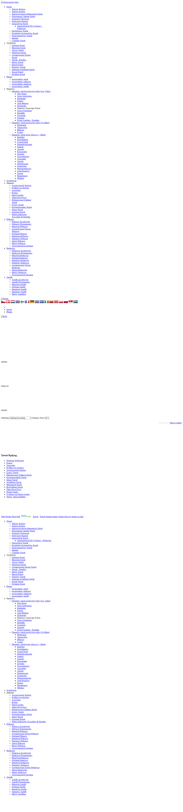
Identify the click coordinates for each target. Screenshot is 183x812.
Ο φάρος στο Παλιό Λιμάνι (18, 494)
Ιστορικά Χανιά (18, 212)
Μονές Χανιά (17, 62)
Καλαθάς (21, 113)
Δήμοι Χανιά (17, 210)
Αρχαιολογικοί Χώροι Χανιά (24, 567)
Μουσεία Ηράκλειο (20, 255)
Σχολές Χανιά (18, 205)
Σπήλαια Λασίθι (18, 287)
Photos (9, 77)
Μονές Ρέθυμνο (18, 243)
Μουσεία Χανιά (18, 48)
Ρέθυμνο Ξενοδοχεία (21, 222)
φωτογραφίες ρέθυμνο (21, 82)
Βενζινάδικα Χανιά (14, 487)
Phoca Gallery (176, 423)
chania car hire (77, 516)
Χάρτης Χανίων (18, 9)
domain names (52, 516)
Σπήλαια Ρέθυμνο (19, 234)
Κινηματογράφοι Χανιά (22, 207)
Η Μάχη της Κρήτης (20, 188)
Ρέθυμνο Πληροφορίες (21, 224)
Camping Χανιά (18, 40)
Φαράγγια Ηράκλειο (20, 260)
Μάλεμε (20, 130)
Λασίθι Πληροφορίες (21, 282)
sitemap (15, 38)
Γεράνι (20, 132)
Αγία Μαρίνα (22, 103)
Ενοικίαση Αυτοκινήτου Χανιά (25, 33)
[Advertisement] (14, 437)
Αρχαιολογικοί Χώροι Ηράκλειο (26, 767)
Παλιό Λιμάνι (17, 195)
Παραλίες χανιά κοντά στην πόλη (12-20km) (30, 123)
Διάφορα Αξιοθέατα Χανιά (23, 69)
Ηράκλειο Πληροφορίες (22, 253)
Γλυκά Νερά (22, 142)
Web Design (6, 516)
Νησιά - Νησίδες (19, 60)
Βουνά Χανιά (17, 65)
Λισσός (20, 161)
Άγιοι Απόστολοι (24, 96)
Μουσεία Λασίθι (19, 284)
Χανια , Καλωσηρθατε (16, 497)
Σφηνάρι (20, 154)
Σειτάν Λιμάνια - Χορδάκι (28, 120)
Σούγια (20, 173)
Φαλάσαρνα (22, 176)
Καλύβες (21, 137)
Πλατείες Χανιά (18, 67)
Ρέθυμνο (10, 219)
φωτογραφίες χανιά (20, 79)
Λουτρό (20, 149)
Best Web (16, 516)
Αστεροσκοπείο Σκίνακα (22, 246)
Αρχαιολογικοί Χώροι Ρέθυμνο (25, 734)
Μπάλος (20, 178)
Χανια (35, 516)
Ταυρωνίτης (22, 127)
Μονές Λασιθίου (19, 294)
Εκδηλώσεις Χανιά (20, 31)
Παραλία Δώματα (24, 144)
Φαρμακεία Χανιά (14, 485)
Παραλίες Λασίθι (19, 292)
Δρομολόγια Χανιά (20, 24)
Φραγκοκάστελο (24, 168)
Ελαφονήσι (22, 166)
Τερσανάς (21, 115)
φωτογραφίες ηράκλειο (21, 84)
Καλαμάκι (21, 98)
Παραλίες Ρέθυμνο (20, 238)
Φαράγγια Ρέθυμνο (20, 236)
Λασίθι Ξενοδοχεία (20, 280)
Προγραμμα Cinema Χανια (23, 16)
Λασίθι (9, 277)
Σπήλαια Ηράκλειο (20, 258)
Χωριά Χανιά (17, 72)
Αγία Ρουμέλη (23, 171)
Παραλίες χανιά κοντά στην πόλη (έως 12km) (31, 91)
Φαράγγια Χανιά (19, 53)
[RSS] (4, 316)
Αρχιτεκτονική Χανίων (21, 185)
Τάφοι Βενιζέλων (19, 197)
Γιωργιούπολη (23, 156)
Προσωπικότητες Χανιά (22, 36)
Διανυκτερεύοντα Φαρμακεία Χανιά (27, 14)
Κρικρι (15, 193)
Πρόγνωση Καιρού (20, 21)
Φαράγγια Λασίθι (19, 289)
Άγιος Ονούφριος (24, 110)
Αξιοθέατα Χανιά (13, 482)
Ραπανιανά (21, 125)
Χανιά (9, 7)
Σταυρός (20, 118)
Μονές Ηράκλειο (19, 272)
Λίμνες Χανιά (18, 50)
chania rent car (64, 516)
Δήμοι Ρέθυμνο (18, 241)
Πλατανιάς (21, 106)
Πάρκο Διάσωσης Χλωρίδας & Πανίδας (21, 215)
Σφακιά (20, 147)
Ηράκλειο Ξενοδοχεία (21, 251)
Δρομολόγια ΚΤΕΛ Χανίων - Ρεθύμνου (34, 540)
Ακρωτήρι (16, 190)
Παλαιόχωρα (22, 164)
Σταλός (20, 101)
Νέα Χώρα (21, 94)
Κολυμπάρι (22, 152)
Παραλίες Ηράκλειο (20, 263)
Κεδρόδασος (22, 139)
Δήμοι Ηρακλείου (19, 270)
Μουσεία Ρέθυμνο (20, 226)
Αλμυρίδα (21, 159)
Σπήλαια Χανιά (18, 45)
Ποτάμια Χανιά (18, 74)
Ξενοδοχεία (11, 181)
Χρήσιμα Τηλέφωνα (20, 19)
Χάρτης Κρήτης (18, 11)
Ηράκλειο (10, 248)
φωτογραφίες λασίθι (20, 86)
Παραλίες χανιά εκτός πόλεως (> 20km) (29, 135)
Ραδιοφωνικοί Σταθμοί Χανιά (18, 475)
